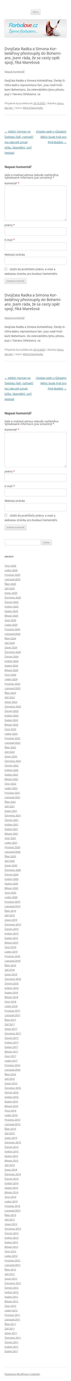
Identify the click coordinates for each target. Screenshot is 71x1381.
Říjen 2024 (10, 638)
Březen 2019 (11, 942)
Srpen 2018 (11, 974)
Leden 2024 (11, 679)
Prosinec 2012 (12, 1260)
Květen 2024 (11, 661)
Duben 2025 (11, 611)
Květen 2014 (11, 1183)
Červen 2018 (11, 983)
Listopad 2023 (12, 688)
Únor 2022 (10, 783)
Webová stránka (15, 254)
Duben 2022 (11, 774)
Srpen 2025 (11, 593)
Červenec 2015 (13, 1142)
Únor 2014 (10, 1197)
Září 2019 (10, 915)
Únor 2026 (10, 565)
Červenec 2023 (13, 706)
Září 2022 (10, 752)
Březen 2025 (11, 615)
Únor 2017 (10, 1056)
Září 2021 (10, 806)
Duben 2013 (11, 1242)
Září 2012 (10, 1274)
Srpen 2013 (11, 1224)
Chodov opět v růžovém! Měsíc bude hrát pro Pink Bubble (51, 137)
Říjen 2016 (10, 1074)
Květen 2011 (11, 1346)
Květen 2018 (11, 988)
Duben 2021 (11, 829)
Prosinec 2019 (12, 901)
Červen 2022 (11, 765)
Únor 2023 (10, 729)
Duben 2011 (11, 1351)
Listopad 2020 (12, 851)
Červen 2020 (11, 874)
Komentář (12, 183)
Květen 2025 (11, 606)
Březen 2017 (11, 1051)
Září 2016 (10, 1079)
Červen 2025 (11, 602)
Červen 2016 (11, 1092)
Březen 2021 (11, 833)
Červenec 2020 (13, 870)
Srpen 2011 (11, 1333)
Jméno (10, 225)
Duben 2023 (11, 720)
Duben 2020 (11, 883)
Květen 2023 (11, 715)
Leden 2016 (11, 1115)
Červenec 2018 (13, 979)
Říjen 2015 (10, 1128)
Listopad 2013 (12, 1210)
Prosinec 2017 (12, 1010)
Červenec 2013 (13, 1228)
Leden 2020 (11, 897)
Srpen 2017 (11, 1029)
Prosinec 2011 (12, 1315)
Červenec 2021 (13, 815)
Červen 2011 (11, 1342)
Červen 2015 (11, 1147)
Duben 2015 (11, 1156)
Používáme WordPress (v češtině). (22, 1374)
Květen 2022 (11, 770)
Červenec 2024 (13, 652)
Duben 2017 (11, 1047)
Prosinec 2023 (12, 683)
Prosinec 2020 (12, 847)
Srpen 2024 (11, 647)
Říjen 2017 (10, 1020)
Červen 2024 (11, 656)
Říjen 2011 (10, 1324)
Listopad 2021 (12, 797)
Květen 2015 (11, 1151)
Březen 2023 (11, 724)
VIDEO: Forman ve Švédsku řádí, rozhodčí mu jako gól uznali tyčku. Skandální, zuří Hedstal (19, 142)
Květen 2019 (11, 933)
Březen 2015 (11, 1160)
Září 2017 (10, 1024)
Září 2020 (10, 861)
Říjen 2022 (10, 747)
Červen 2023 (11, 711)
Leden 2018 (11, 1006)
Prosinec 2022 (12, 738)
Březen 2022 (11, 779)
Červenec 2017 (13, 1033)
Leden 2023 (11, 733)
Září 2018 (10, 970)
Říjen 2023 (10, 693)
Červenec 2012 (13, 1283)
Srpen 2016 (11, 1083)
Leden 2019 (11, 951)
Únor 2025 (10, 620)
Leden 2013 (11, 1256)
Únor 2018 (10, 1001)
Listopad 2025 (12, 579)
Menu (35, 11)
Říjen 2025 (10, 584)
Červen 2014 (11, 1178)
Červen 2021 (11, 820)
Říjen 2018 (10, 965)
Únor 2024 (10, 674)
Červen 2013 (11, 1233)
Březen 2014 (11, 1192)
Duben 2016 (11, 1101)
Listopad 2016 (12, 1069)
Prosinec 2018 (12, 956)
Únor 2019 (10, 947)
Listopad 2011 (12, 1319)
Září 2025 (10, 588)
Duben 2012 (11, 1297)
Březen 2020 (11, 888)
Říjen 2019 (10, 911)
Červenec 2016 (13, 1088)
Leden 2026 (11, 570)
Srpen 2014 (11, 1169)
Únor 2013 (10, 1251)
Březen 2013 (11, 1247)
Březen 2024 (11, 670)
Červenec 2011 (13, 1337)
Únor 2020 (10, 892)
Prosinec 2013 (12, 1206)
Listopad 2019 (12, 906)
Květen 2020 (11, 879)
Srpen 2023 (11, 702)
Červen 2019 (11, 929)
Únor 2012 (10, 1306)
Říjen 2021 (10, 802)
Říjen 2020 (10, 856)
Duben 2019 (11, 938)
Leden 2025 (11, 624)
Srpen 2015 (11, 1138)
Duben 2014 (11, 1188)
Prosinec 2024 (12, 629)
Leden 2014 (11, 1201)
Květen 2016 (11, 1097)
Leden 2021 (11, 842)
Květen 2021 (11, 824)
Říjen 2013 (10, 1215)
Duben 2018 (11, 992)
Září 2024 (10, 643)
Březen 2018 (11, 997)
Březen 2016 (11, 1106)
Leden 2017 (11, 1060)
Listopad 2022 (12, 743)
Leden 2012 (11, 1310)
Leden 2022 (11, 788)
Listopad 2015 (12, 1124)
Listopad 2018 (12, 960)
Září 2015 (10, 1133)
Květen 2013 (11, 1237)
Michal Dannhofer (33, 108)
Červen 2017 (11, 1038)
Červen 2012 (11, 1287)
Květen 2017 (11, 1042)
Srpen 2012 (11, 1278)
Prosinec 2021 (12, 792)
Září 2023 (10, 697)
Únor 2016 (10, 1110)
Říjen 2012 (10, 1269)
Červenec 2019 (13, 924)
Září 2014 (10, 1165)
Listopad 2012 (12, 1265)
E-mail (10, 240)
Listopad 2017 (12, 1015)
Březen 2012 (11, 1301)
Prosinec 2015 (12, 1119)
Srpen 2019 (11, 920)
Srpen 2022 (11, 756)
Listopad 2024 (12, 634)
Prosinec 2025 (12, 575)
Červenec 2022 (13, 761)
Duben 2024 (11, 665)
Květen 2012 (11, 1292)
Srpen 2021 (11, 811)
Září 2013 (10, 1219)
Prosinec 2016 (12, 1065)
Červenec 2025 (13, 597)
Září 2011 (10, 1328)
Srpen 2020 (11, 865)
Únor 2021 (10, 838)
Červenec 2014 (13, 1174)
